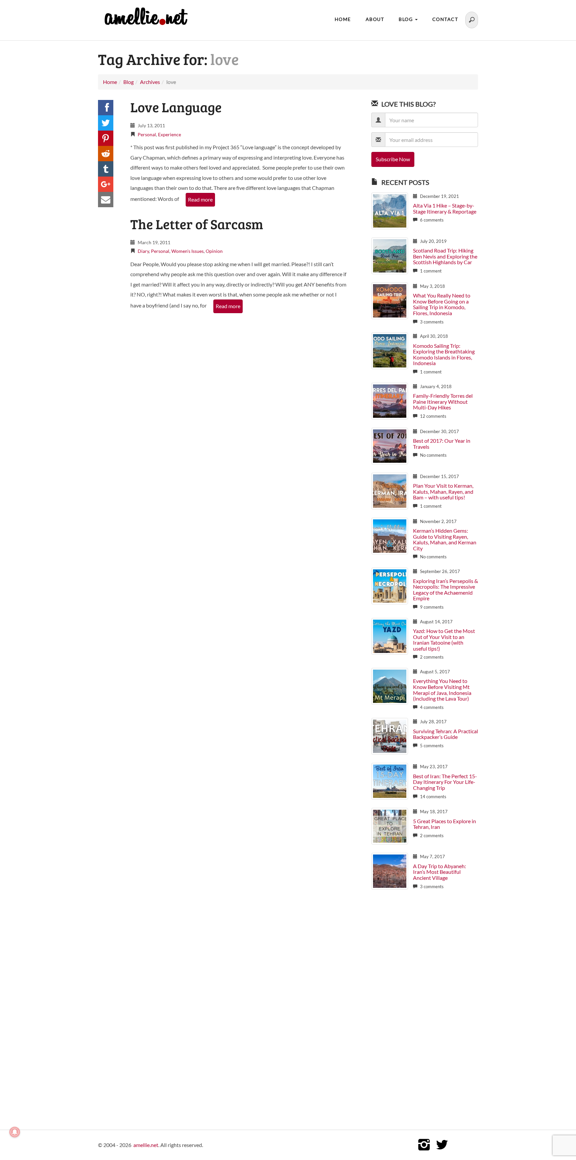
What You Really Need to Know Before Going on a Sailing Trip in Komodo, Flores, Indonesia (441, 304)
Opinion (214, 251)
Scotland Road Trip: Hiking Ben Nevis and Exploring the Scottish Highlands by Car (445, 256)
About (375, 19)
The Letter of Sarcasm (196, 224)
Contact (445, 19)
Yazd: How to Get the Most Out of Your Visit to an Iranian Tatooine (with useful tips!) (444, 640)
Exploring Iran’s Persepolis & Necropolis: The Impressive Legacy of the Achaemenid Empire (445, 590)
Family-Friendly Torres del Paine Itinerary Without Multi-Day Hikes (443, 401)
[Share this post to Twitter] (105, 123)
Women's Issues (187, 251)
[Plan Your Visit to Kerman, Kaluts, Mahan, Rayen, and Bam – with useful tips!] (389, 490)
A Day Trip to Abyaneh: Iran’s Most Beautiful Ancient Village (439, 872)
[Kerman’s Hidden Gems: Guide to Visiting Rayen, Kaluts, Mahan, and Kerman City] (389, 535)
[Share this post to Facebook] (105, 107)
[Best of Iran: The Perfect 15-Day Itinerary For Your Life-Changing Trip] (389, 781)
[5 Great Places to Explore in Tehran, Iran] (389, 826)
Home (343, 19)
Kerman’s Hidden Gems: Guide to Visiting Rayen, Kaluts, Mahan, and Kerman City (444, 539)
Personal (147, 134)
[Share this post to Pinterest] (105, 138)
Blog (406, 19)
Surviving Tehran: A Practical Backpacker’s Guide (445, 734)
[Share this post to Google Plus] (105, 184)
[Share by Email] (105, 199)
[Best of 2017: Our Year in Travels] (389, 445)
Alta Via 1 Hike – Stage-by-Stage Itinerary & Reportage (444, 208)
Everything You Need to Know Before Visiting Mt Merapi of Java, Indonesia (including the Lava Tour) (442, 690)
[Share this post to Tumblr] (105, 169)
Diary (143, 251)
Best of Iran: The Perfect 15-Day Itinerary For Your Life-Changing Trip (445, 782)
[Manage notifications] (14, 1132)
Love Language (176, 107)
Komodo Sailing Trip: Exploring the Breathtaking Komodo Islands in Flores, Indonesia (444, 354)
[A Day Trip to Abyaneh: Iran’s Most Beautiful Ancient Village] (389, 871)
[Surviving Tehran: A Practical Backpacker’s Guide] (389, 736)
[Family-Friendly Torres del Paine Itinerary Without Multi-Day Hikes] (389, 400)
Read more (200, 199)
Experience (169, 134)
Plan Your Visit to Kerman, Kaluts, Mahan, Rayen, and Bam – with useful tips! (443, 491)
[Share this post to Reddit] (105, 153)
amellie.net (145, 1145)
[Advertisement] (424, 1004)
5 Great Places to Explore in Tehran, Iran (444, 824)
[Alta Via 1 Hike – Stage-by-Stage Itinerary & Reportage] (389, 210)
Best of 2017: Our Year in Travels (441, 443)
